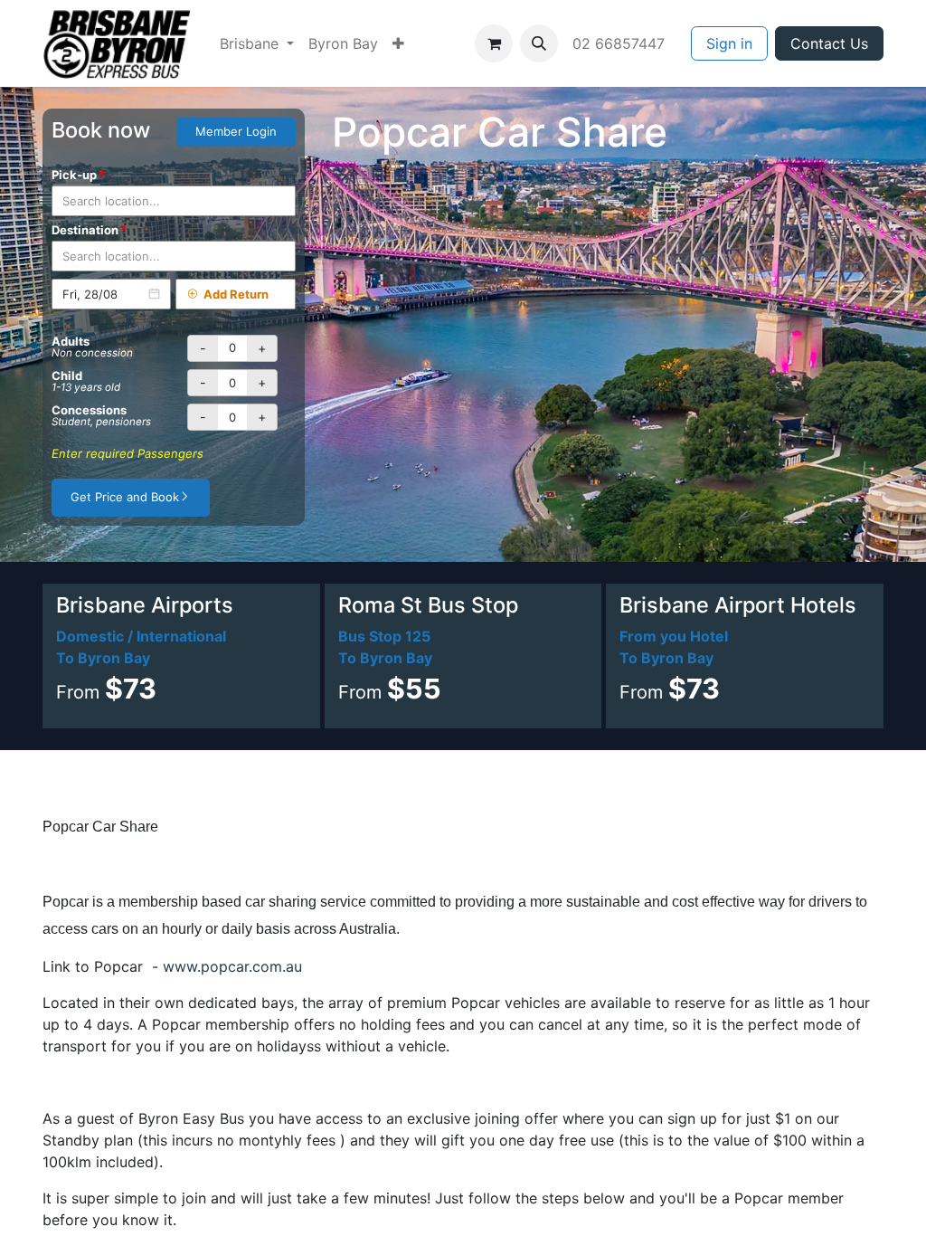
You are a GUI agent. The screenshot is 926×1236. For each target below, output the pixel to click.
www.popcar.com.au (230, 966)
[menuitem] (257, 43)
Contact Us (829, 43)
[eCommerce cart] (494, 43)
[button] (539, 43)
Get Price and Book (125, 497)
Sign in (729, 43)
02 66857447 (620, 43)
